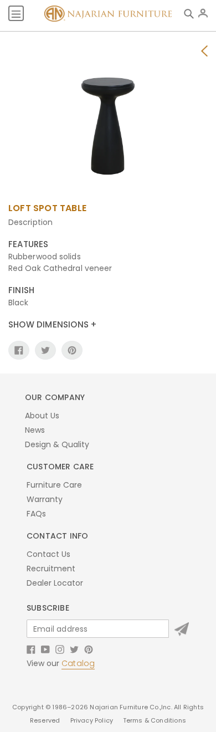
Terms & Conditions (155, 720)
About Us (42, 415)
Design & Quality (57, 444)
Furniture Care (54, 484)
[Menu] (16, 13)
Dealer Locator (55, 582)
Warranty (45, 499)
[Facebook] (31, 648)
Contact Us (48, 554)
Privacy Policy (92, 720)
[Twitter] (74, 648)
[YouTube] (45, 648)
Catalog (78, 663)
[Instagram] (59, 648)
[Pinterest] (88, 648)
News (35, 430)
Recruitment (51, 568)
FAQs (36, 513)
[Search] (191, 13)
